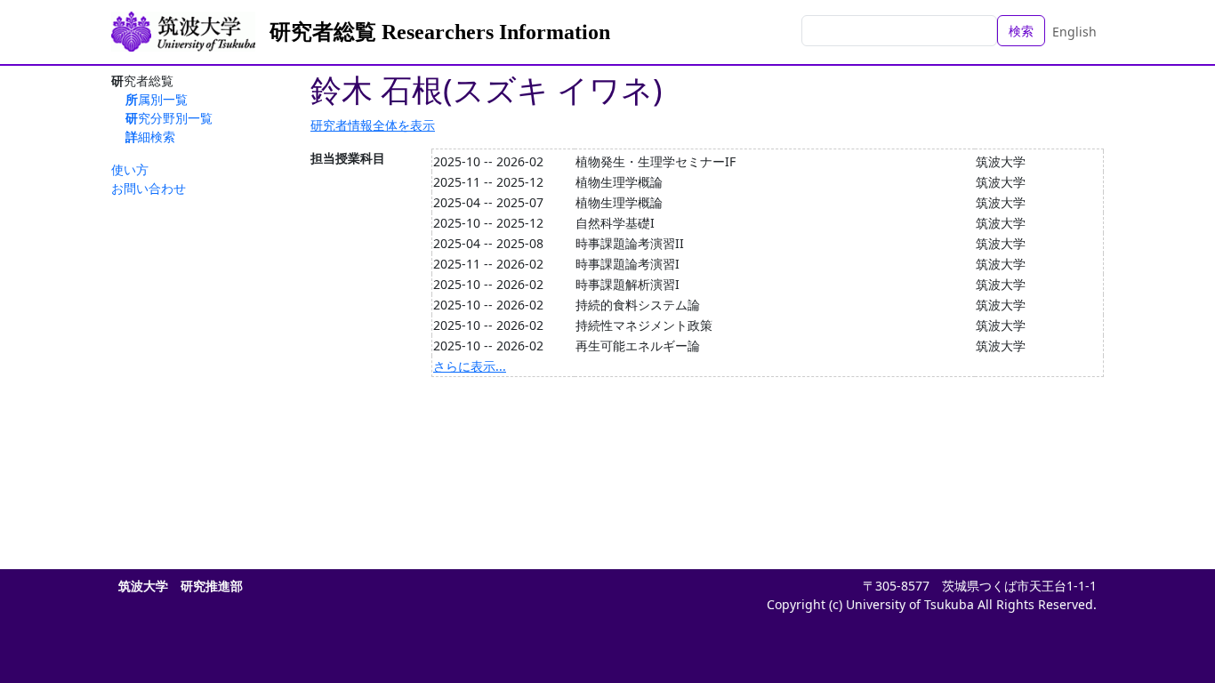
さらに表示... (469, 366)
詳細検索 (150, 136)
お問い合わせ (148, 188)
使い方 (130, 169)
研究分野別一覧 (169, 117)
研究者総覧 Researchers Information (440, 32)
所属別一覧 (156, 99)
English (1074, 31)
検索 (1021, 30)
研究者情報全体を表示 (372, 125)
